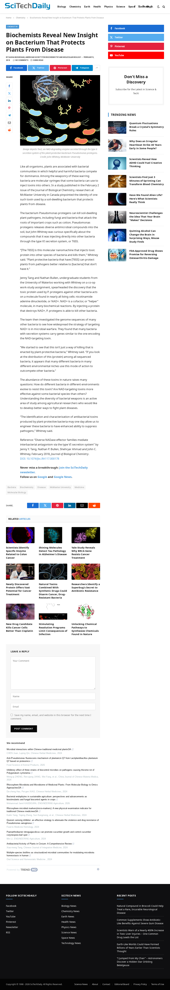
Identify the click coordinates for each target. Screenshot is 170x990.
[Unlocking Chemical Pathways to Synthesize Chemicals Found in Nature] (86, 612)
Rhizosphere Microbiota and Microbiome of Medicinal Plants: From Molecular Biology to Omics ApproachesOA (52, 786)
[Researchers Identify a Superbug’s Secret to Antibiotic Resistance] (86, 572)
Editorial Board (122, 984)
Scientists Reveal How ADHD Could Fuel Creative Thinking (145, 162)
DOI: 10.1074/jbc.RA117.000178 (39, 458)
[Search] (163, 6)
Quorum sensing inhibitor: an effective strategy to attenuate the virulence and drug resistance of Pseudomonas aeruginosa (53, 821)
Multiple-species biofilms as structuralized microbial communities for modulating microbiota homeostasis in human (50, 854)
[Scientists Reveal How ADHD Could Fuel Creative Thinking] (117, 163)
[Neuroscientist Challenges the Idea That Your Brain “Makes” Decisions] (117, 217)
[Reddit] (9, 130)
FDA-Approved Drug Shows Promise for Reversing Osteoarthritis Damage (146, 254)
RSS (8, 932)
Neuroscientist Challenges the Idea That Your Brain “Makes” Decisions (146, 216)
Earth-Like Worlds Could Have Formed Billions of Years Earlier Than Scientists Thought (138, 948)
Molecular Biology (17, 492)
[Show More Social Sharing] (97, 68)
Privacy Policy (140, 984)
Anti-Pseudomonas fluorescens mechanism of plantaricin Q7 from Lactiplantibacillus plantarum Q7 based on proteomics (52, 759)
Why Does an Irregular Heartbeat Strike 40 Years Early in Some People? (145, 144)
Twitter (10, 911)
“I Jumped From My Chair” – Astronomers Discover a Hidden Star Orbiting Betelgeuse (140, 962)
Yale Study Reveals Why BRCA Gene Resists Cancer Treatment (83, 552)
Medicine (79, 487)
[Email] (9, 122)
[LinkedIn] (9, 100)
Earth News (67, 916)
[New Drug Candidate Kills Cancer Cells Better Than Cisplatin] (20, 612)
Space (131, 6)
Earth (87, 6)
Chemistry (75, 6)
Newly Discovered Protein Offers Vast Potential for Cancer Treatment (18, 589)
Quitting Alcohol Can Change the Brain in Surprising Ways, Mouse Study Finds (144, 236)
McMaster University (60, 487)
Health (97, 6)
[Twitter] (9, 93)
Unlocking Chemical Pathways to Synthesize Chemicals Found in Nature (85, 629)
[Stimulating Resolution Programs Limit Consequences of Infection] (53, 612)
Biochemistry (26, 487)
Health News (68, 921)
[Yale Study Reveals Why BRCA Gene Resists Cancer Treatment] (86, 535)
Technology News (71, 943)
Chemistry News (70, 911)
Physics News (68, 927)
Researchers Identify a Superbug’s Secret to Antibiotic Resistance (86, 587)
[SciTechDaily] (27, 6)
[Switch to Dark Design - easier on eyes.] (158, 6)
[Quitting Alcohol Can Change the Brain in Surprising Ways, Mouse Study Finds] (117, 235)
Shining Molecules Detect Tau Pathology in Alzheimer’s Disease (53, 551)
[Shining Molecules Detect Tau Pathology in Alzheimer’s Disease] (53, 535)
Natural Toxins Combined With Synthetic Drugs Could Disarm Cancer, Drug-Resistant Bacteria (53, 590)
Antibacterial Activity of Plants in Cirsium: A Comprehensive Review (39, 843)
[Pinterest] (9, 108)
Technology (145, 6)
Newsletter (12, 927)
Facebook (11, 905)
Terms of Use (157, 984)
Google (42, 477)
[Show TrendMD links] (98, 869)
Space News (68, 937)
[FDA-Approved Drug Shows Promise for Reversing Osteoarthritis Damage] (117, 255)
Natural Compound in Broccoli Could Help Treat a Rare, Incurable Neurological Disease (140, 909)
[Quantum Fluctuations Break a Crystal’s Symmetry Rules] (117, 127)
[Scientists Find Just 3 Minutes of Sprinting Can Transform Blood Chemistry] (117, 181)
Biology (61, 6)
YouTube (10, 916)
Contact (106, 984)
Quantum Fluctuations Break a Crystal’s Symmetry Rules (146, 126)
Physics (108, 6)
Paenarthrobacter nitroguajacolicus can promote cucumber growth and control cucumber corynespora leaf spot (49, 833)
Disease (42, 487)
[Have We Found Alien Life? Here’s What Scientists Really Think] (117, 199)
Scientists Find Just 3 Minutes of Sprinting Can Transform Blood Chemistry (146, 180)
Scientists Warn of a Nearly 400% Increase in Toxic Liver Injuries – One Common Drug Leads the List (140, 934)
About (95, 984)
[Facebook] (9, 86)
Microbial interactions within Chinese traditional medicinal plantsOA (39, 749)
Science (120, 6)
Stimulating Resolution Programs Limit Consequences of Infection (53, 629)
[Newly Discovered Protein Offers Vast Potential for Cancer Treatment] (20, 572)
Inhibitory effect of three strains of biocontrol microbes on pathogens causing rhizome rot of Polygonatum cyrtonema (50, 771)
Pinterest (11, 921)
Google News (63, 477)
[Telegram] (9, 115)
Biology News (68, 905)
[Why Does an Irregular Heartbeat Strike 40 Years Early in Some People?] (117, 145)
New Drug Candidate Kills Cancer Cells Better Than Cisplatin (19, 627)
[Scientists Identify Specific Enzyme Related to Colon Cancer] (20, 535)
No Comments (21, 60)
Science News (69, 932)
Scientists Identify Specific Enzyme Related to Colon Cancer (17, 552)
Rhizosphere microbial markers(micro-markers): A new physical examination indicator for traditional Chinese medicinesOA (49, 810)
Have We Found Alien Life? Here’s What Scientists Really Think (145, 198)
